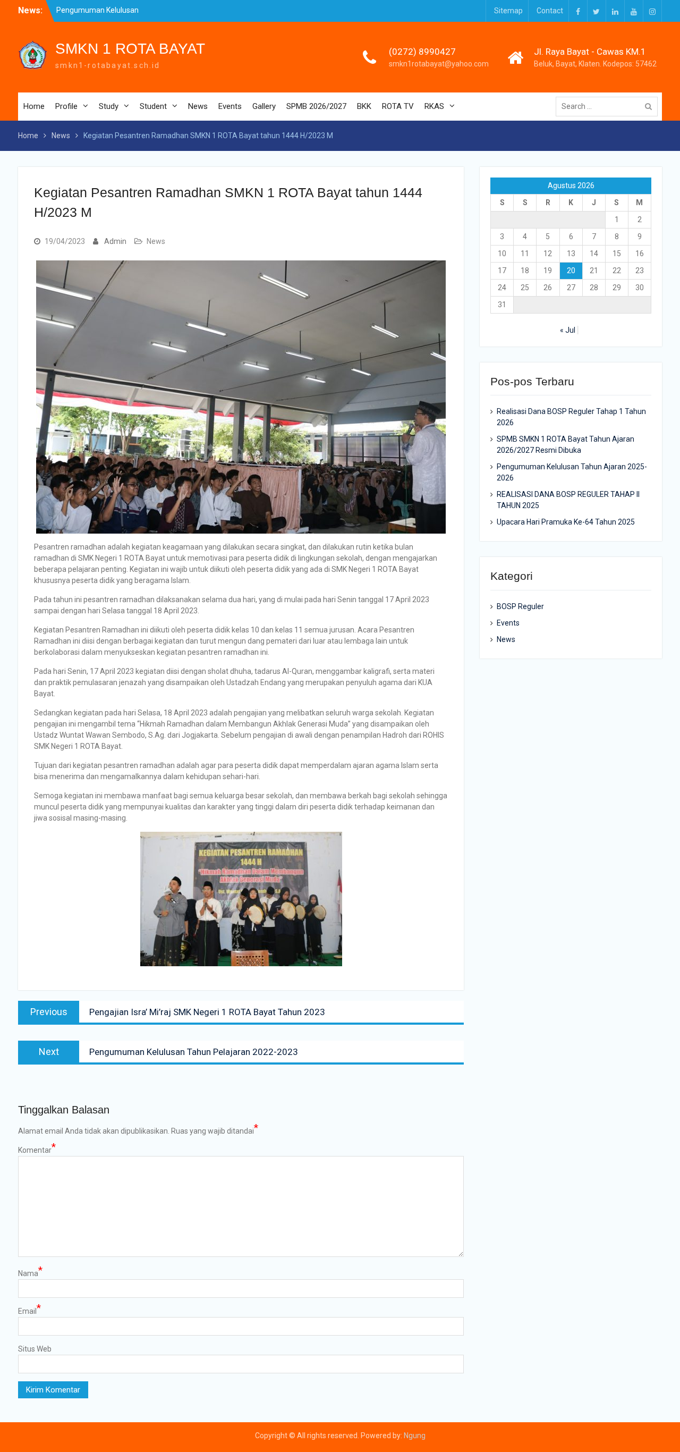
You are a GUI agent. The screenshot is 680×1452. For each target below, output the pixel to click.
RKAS (434, 106)
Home (34, 106)
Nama (30, 1273)
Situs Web (35, 1349)
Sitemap (508, 10)
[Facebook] (578, 11)
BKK (364, 106)
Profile (66, 106)
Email (29, 1310)
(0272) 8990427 (422, 51)
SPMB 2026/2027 (316, 106)
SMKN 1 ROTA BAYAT (130, 48)
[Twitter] (596, 11)
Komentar (37, 1149)
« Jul (567, 330)
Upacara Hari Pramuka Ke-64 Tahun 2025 (566, 522)
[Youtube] (633, 11)
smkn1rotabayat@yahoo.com (439, 64)
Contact (550, 10)
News (198, 106)
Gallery (264, 106)
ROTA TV (398, 106)
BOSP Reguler (520, 606)
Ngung (415, 1435)
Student (153, 106)
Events (230, 106)
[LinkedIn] (615, 11)
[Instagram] (652, 11)
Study (108, 106)
